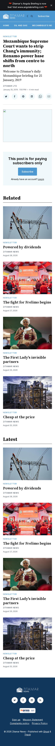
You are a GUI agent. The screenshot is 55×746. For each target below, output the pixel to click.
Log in (41, 179)
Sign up (16, 719)
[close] (51, 5)
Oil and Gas (20, 25)
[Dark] (28, 16)
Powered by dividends (22, 247)
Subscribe (44, 16)
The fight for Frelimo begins (27, 302)
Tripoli (27, 734)
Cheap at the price (19, 417)
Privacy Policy (40, 723)
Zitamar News (11, 252)
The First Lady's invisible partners (24, 359)
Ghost (46, 731)
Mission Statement (33, 719)
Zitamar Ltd (10, 86)
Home (6, 25)
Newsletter (10, 36)
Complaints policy (19, 723)
